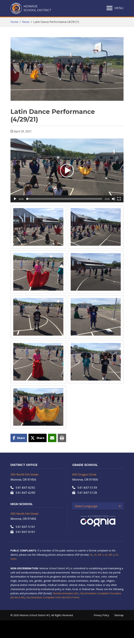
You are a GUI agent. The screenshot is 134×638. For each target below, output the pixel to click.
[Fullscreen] (119, 199)
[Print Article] (62, 438)
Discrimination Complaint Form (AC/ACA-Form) (52, 597)
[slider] (64, 199)
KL (91, 554)
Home (14, 22)
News (25, 22)
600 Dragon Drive (84, 474)
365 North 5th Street (24, 474)
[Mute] (113, 199)
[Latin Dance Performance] (38, 227)
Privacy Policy (101, 615)
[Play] (15, 199)
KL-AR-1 (98, 554)
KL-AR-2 (109, 554)
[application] (67, 170)
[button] (67, 171)
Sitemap (119, 615)
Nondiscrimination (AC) (66, 593)
